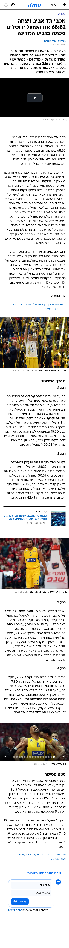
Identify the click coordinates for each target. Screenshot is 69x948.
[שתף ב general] (6, 5)
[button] (53, 4)
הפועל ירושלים (32, 855)
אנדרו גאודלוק (58, 859)
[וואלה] (34, 5)
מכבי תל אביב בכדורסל (53, 855)
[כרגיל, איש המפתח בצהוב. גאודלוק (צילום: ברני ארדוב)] (34, 566)
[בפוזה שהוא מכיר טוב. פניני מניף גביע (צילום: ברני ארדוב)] (34, 345)
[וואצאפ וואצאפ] (13, 5)
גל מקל (20, 855)
